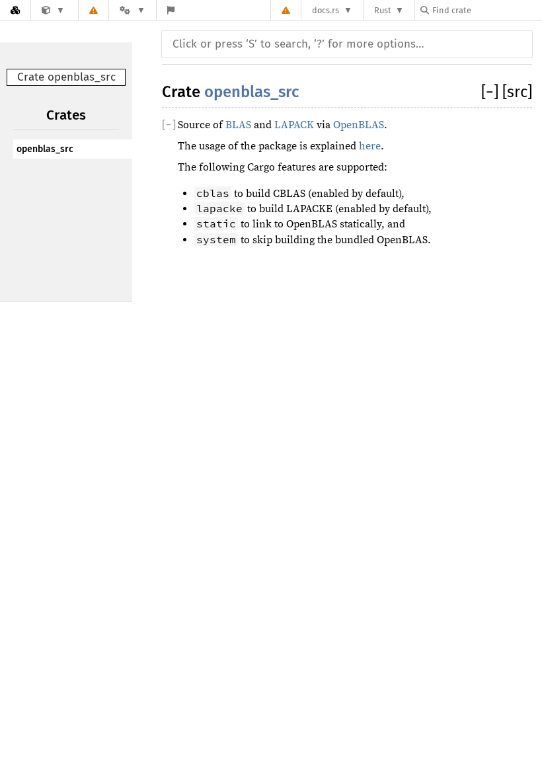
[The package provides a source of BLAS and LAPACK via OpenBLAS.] (53, 10)
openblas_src (45, 149)
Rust (382, 10)
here (370, 146)
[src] (517, 92)
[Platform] (132, 10)
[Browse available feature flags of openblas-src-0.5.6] (171, 10)
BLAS (238, 125)
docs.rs (325, 10)
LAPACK (294, 125)
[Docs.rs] (15, 10)
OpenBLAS (358, 125)
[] (491, 92)
